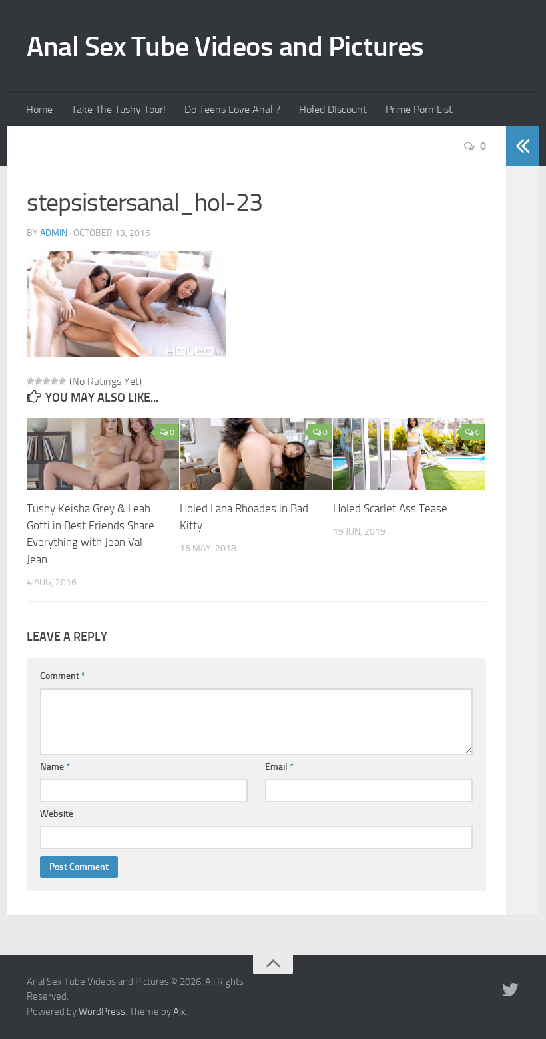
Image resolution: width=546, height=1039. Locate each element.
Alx (179, 1012)
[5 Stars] (63, 381)
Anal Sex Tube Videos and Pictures (225, 46)
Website (56, 813)
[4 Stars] (55, 381)
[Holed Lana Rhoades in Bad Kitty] (256, 454)
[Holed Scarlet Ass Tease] (409, 454)
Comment (62, 676)
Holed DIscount (333, 109)
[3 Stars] (47, 381)
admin (53, 233)
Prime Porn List (419, 109)
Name (55, 766)
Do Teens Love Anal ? (232, 109)
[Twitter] (510, 990)
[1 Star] (31, 381)
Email (279, 766)
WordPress (102, 1012)
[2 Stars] (39, 381)
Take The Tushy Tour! (118, 109)
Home (39, 109)
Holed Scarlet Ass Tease (390, 508)
